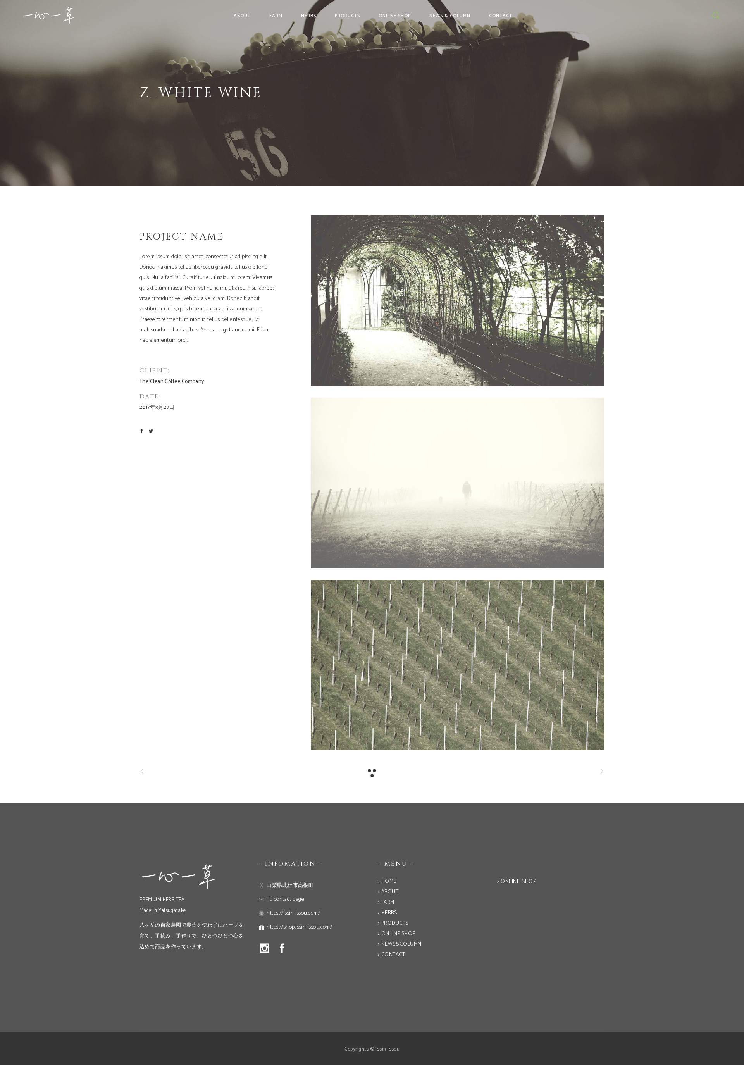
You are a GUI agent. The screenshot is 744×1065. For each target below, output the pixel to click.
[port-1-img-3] (457, 665)
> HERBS (387, 912)
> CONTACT (391, 954)
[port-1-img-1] (457, 300)
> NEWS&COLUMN (400, 944)
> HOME (387, 881)
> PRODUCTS (393, 923)
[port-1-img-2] (457, 483)
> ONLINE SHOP (396, 933)
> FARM (386, 902)
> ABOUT (388, 892)
